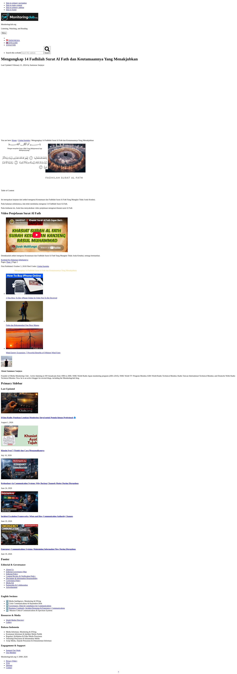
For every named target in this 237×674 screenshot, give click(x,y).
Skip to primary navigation (16, 3)
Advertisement (11, 587)
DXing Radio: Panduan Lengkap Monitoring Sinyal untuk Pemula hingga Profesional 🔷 (38, 418)
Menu (4, 33)
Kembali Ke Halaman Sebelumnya (14, 260)
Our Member (11, 653)
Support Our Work (13, 650)
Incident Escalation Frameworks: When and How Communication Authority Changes (37, 516)
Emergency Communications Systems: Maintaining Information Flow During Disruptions (38, 549)
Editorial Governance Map (16, 572)
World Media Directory (15, 620)
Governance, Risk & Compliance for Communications (30, 606)
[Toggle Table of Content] (3, 195)
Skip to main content (14, 5)
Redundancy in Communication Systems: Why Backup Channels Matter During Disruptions (40, 483)
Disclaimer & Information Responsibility (22, 578)
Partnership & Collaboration (17, 585)
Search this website (13, 53)
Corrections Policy (13, 581)
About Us (10, 569)
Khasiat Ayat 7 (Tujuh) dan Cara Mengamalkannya (22, 450)
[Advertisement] (118, 85)
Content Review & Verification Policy (21, 576)
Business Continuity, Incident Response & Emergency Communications (37, 608)
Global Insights (43, 266)
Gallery (9, 622)
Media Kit (10, 583)
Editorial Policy (12, 574)
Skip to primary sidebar (15, 7)
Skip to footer (11, 10)
